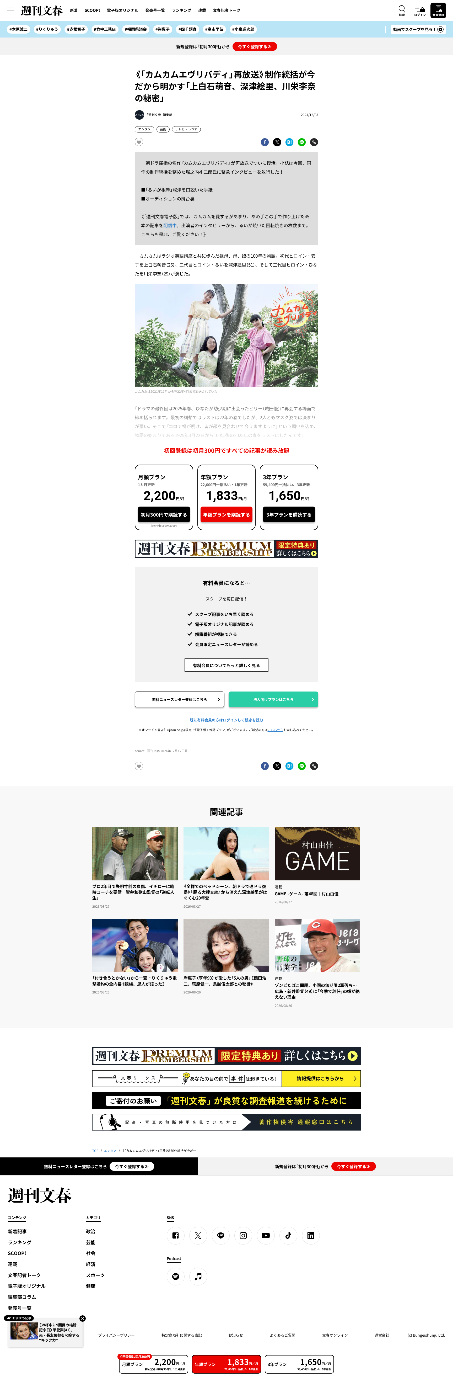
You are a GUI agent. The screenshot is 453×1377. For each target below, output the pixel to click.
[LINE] (221, 1236)
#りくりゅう (47, 29)
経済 (90, 1264)
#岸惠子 (162, 29)
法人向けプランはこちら (273, 699)
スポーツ (95, 1275)
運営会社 (382, 1335)
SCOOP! (92, 10)
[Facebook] (176, 1236)
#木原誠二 (18, 29)
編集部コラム (22, 1296)
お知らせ (235, 1335)
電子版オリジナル (122, 10)
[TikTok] (288, 1236)
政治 (90, 1231)
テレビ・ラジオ (186, 129)
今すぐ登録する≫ (255, 46)
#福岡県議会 (136, 29)
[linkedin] (311, 1236)
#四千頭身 (188, 29)
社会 (90, 1253)
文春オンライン (335, 1335)
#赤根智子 (76, 29)
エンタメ (144, 129)
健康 (90, 1285)
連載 (202, 10)
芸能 (163, 129)
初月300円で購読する (164, 514)
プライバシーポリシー (116, 1335)
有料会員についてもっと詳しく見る (226, 665)
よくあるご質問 (282, 1335)
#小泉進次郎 (243, 29)
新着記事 (17, 1231)
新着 (74, 10)
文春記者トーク (226, 10)
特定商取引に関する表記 (181, 1335)
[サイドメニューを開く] (10, 10)
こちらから (275, 729)
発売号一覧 (155, 10)
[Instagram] (243, 1236)
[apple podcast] (198, 1276)
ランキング (181, 10)
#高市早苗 (214, 29)
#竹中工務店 (105, 29)
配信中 (170, 225)
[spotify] (176, 1276)
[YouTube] (266, 1236)
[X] (198, 1236)
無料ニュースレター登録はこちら (179, 699)
